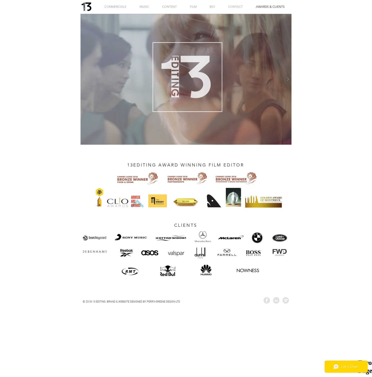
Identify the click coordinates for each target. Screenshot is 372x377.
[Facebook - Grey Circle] (267, 300)
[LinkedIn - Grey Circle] (276, 300)
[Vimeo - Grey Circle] (285, 300)
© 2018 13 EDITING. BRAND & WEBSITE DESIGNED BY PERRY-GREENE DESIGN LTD (131, 302)
